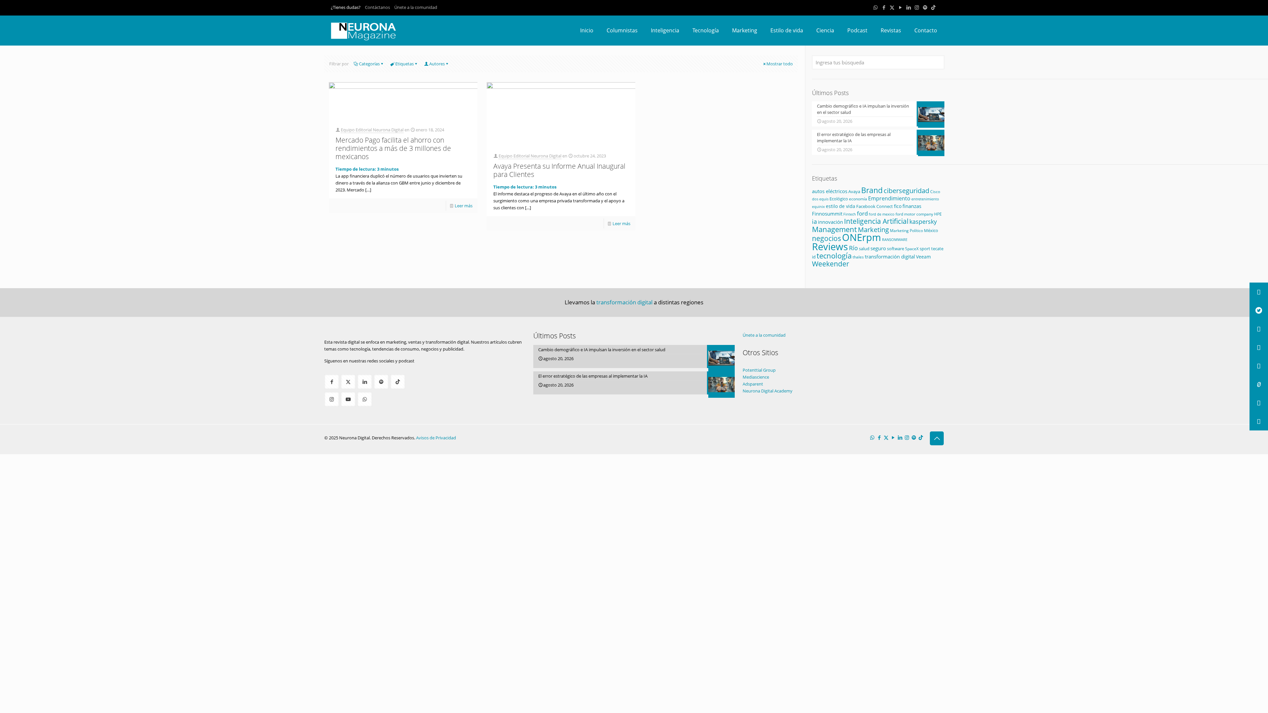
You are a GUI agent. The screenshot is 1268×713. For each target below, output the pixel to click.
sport (925, 249)
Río (853, 248)
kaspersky (923, 221)
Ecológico (838, 199)
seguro (878, 248)
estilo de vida (840, 206)
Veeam (923, 257)
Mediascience (756, 377)
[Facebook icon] (883, 7)
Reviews (830, 246)
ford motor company (914, 214)
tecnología (834, 255)
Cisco (935, 191)
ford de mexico (882, 214)
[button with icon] (331, 381)
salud (864, 249)
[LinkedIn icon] (908, 7)
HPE (938, 214)
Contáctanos (377, 7)
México (931, 230)
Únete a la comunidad (415, 7)
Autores (437, 64)
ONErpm (861, 237)
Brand (872, 190)
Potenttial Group (759, 370)
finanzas (911, 206)
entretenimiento (925, 199)
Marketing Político (906, 230)
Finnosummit (827, 213)
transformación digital (890, 256)
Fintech (849, 214)
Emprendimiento (889, 198)
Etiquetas (404, 64)
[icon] (925, 7)
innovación (830, 222)
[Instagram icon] (916, 7)
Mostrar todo (779, 64)
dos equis (820, 198)
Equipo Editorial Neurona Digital (372, 130)
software (895, 249)
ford (862, 213)
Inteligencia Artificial (876, 221)
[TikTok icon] (933, 7)
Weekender (830, 263)
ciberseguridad (906, 190)
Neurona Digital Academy (767, 391)
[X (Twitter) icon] (892, 7)
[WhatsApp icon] (875, 7)
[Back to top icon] (937, 438)
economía (858, 198)
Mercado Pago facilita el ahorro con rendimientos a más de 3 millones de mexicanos (393, 148)
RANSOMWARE (894, 239)
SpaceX (912, 249)
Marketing (873, 229)
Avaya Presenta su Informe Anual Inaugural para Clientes (559, 170)
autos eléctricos (829, 191)
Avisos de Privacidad (436, 438)
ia (814, 221)
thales (858, 257)
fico (897, 206)
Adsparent (753, 384)
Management (834, 229)
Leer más (464, 206)
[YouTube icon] (900, 7)
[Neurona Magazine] (363, 30)
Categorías (369, 64)
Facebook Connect (874, 206)
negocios (826, 238)
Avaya (854, 191)
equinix (818, 206)
